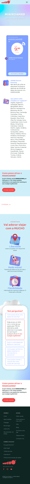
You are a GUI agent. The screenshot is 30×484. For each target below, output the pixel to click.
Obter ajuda (19, 416)
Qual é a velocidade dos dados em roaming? (15, 343)
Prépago (6, 422)
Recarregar (7, 425)
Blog (17, 427)
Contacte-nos (20, 438)
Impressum (7, 454)
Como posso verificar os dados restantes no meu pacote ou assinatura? (15, 352)
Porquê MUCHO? (9, 445)
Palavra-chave (20, 435)
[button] (9, 204)
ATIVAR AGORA (9, 190)
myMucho (7, 429)
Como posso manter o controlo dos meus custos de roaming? (14, 361)
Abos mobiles (7, 419)
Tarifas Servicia (8, 451)
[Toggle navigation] (27, 2)
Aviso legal (7, 448)
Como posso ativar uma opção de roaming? (15, 316)
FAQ (17, 424)
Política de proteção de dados (12, 457)
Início (5, 416)
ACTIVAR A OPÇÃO (17, 73)
